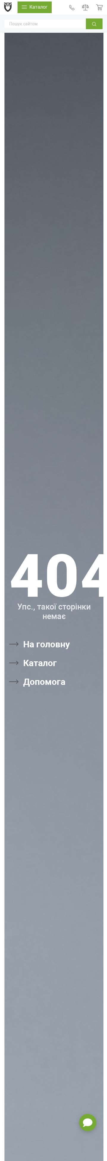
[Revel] (8, 7)
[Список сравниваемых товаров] (85, 7)
